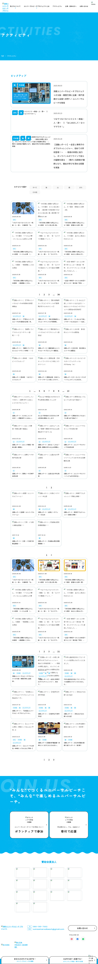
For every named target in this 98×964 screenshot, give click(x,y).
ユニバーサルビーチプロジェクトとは (36, 6)
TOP (2, 56)
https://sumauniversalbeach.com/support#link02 (69, 825)
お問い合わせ (84, 6)
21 (58, 651)
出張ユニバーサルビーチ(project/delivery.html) (25, 960)
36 (58, 294)
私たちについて (15, 6)
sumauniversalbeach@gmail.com (46, 929)
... (54, 294)
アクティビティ (57, 6)
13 (68, 391)
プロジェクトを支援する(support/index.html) (29, 825)
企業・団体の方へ (71, 6)
